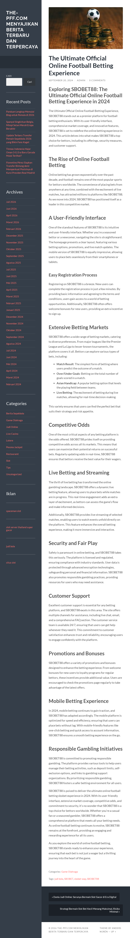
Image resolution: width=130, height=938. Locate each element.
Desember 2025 (14, 235)
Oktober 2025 (13, 249)
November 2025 (14, 242)
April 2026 (11, 215)
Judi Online (12, 426)
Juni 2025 (11, 276)
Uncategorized (14, 474)
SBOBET (68, 878)
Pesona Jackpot (14, 447)
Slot (8, 460)
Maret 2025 (12, 296)
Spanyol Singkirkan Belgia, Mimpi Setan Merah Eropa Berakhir (20, 125)
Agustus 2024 (13, 343)
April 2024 (11, 370)
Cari (9, 76)
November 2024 (14, 323)
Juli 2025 (11, 269)
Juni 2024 (11, 357)
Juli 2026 (11, 201)
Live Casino (12, 433)
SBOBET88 (93, 878)
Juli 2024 (11, 350)
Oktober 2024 (13, 330)
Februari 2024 (13, 384)
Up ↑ (113, 931)
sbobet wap (80, 878)
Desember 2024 (14, 316)
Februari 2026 (13, 228)
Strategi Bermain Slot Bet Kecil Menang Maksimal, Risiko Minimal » (90, 910)
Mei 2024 (11, 364)
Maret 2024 (12, 377)
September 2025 (15, 256)
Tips (8, 467)
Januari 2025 (13, 309)
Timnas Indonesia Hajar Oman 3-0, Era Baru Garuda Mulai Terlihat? (20, 152)
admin (81, 80)
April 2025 (11, 289)
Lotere (9, 440)
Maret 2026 (12, 222)
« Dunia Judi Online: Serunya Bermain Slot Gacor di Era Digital (84, 897)
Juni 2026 (11, 208)
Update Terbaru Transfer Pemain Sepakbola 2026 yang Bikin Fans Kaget (19, 139)
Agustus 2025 (13, 262)
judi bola (10, 546)
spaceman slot (13, 511)
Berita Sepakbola (15, 413)
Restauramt (12, 454)
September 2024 (15, 337)
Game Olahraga (14, 420)
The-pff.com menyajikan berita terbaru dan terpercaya (22, 30)
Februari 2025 (13, 303)
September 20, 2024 (61, 80)
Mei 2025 (11, 282)
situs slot (11, 562)
